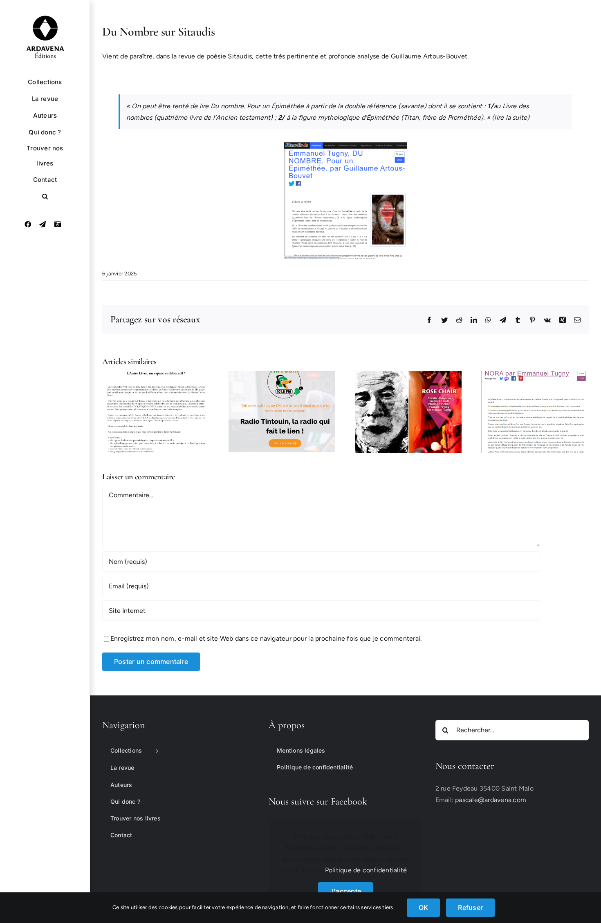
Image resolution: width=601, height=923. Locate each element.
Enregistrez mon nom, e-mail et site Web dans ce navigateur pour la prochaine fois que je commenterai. (266, 638)
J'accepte (345, 891)
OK (423, 907)
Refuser (470, 907)
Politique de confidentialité (366, 870)
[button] (45, 196)
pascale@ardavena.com (490, 800)
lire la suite (510, 117)
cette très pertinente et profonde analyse (318, 56)
